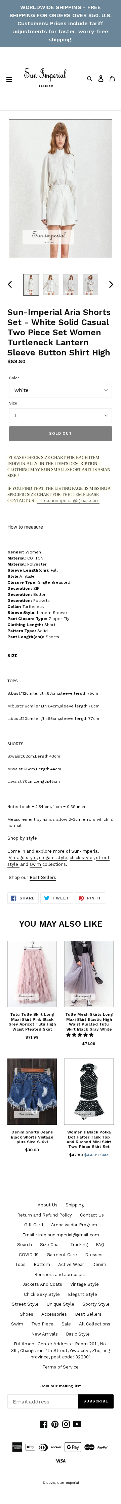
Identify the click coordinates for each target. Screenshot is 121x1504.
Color (14, 378)
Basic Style (78, 1334)
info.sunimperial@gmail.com (68, 500)
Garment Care (62, 1254)
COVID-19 (29, 1254)
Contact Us (92, 1215)
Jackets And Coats (42, 1284)
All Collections (94, 1323)
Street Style (25, 1304)
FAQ (100, 1244)
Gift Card (33, 1224)
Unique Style (60, 1304)
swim (35, 864)
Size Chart (51, 1244)
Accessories (54, 1314)
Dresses (94, 1254)
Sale (66, 1323)
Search (24, 1244)
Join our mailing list (60, 1386)
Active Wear (71, 1264)
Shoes (26, 1314)
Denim (99, 1264)
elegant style (53, 857)
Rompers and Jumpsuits (60, 1274)
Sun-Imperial (68, 1482)
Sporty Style (96, 1304)
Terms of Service (60, 1367)
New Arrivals (44, 1334)
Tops (20, 1264)
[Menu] (9, 78)
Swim (17, 1323)
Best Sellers (43, 877)
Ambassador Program (74, 1224)
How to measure (25, 527)
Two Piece (42, 1323)
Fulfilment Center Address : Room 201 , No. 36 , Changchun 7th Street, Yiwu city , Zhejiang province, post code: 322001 (60, 1350)
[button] (80, 1034)
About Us (47, 1204)
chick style (81, 857)
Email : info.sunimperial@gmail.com (60, 1234)
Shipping (75, 1204)
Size (13, 403)
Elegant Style (82, 1294)
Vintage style (23, 857)
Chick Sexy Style (42, 1294)
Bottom (42, 1264)
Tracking (79, 1244)
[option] (31, 285)
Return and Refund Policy (44, 1215)
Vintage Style (84, 1284)
